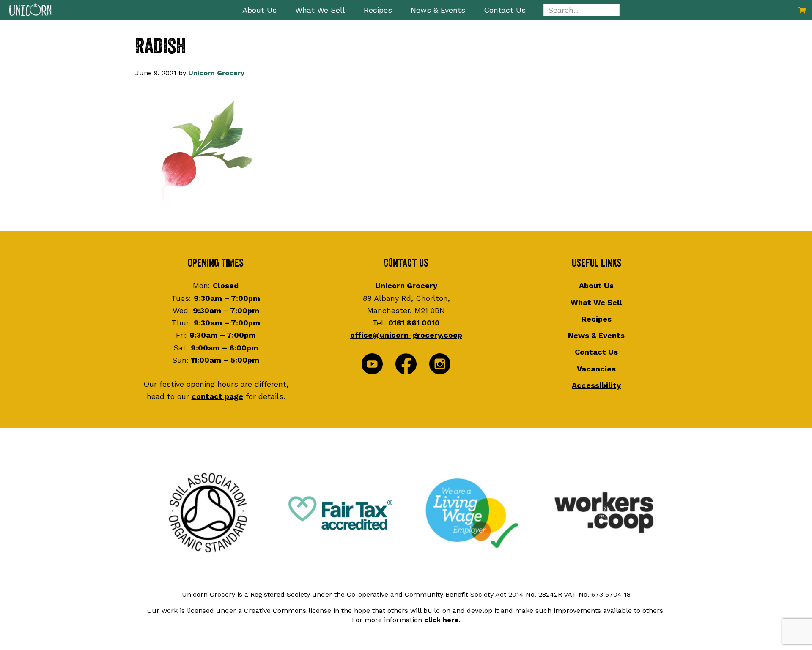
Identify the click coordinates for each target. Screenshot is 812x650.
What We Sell (596, 302)
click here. (442, 620)
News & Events (596, 335)
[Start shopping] (802, 9)
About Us (596, 285)
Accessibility (596, 385)
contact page (217, 396)
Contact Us (596, 351)
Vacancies (596, 368)
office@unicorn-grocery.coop (406, 334)
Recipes (597, 318)
